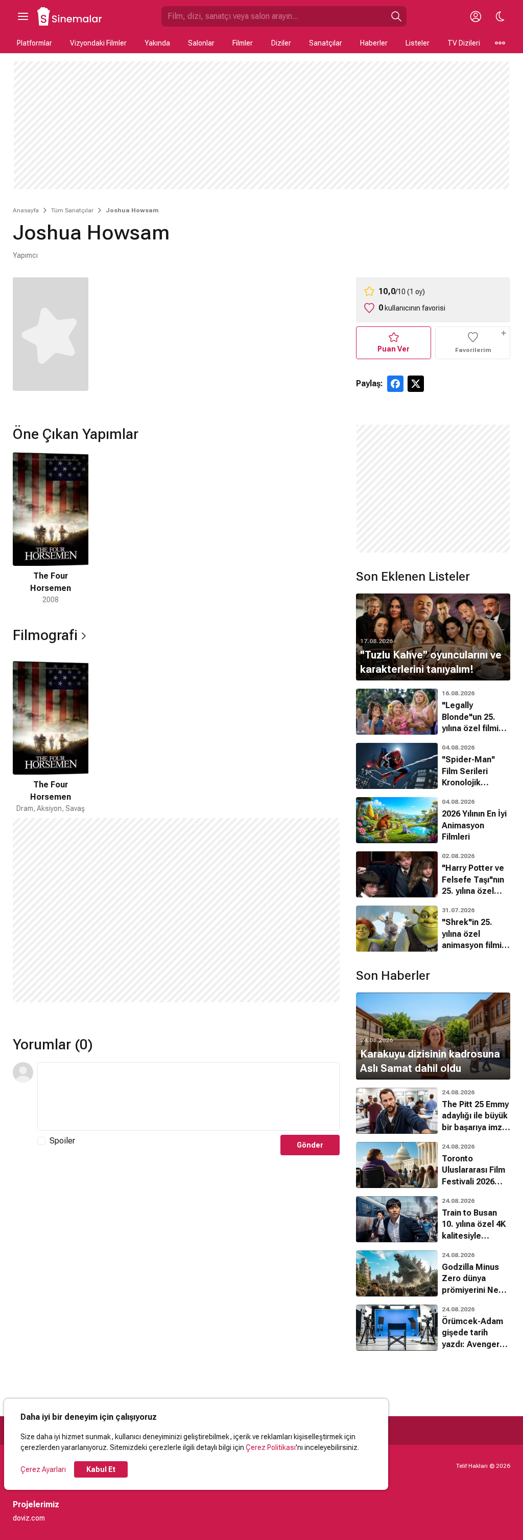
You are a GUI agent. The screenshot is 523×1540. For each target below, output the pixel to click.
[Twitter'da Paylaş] (416, 384)
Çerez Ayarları (43, 1469)
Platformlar (34, 43)
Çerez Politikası (271, 1447)
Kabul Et (100, 1469)
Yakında (157, 43)
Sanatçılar (325, 43)
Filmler (242, 43)
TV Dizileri (463, 43)
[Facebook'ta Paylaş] (395, 384)
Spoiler (62, 1141)
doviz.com (29, 1518)
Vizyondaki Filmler (98, 43)
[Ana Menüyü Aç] (23, 16)
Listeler (418, 43)
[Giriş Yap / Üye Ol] (475, 16)
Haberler (374, 43)
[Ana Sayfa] (70, 16)
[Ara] (396, 16)
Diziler (281, 43)
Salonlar (201, 43)
